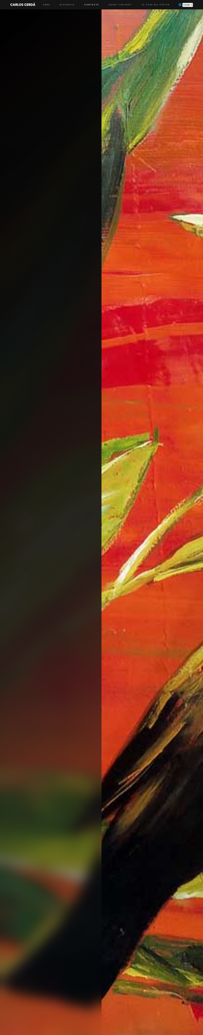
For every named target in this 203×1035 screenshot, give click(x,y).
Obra (46, 4)
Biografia (67, 4)
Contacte (91, 4)
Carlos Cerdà (22, 4)
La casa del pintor (156, 4)
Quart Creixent (120, 4)
